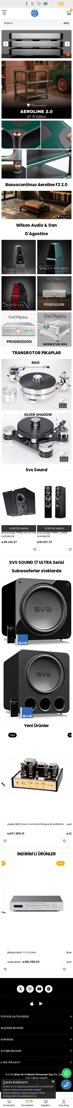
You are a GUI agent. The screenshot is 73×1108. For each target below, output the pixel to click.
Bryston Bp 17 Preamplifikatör (24, 952)
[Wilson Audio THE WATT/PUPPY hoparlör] (54, 256)
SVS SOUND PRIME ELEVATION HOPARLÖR (18, 534)
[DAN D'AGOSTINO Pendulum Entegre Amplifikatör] (54, 293)
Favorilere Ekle (34, 549)
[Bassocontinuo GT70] (36, 89)
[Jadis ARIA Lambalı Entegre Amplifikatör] (36, 775)
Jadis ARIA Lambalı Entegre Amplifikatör (31, 824)
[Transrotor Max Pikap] (36, 384)
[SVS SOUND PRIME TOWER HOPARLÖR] (54, 502)
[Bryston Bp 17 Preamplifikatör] (36, 903)
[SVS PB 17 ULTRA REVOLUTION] (36, 684)
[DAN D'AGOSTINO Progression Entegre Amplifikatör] (18, 329)
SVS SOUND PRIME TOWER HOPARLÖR (52, 534)
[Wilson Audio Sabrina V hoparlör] (18, 256)
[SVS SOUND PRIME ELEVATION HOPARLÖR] (18, 502)
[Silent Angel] (36, 44)
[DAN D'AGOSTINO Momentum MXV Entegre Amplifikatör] (54, 329)
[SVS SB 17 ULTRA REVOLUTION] (36, 612)
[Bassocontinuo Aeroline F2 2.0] (36, 204)
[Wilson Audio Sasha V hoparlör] (18, 293)
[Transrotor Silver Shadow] (36, 437)
